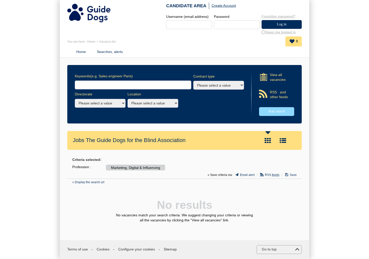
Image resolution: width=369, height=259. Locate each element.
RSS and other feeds (279, 94)
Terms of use (77, 249)
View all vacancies (278, 77)
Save (293, 175)
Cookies (103, 249)
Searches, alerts (110, 52)
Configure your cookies (136, 249)
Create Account (224, 6)
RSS (272, 175)
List (283, 140)
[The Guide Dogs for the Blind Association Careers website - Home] (88, 13)
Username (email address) (187, 17)
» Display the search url (88, 182)
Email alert (247, 175)
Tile (268, 140)
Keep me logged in (281, 32)
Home (91, 41)
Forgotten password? (278, 16)
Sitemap (170, 249)
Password (221, 17)
